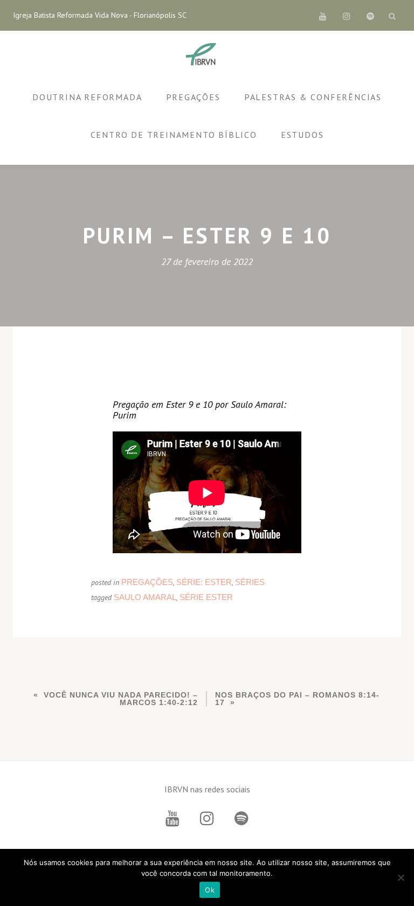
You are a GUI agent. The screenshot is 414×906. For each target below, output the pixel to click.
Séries (250, 582)
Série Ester (206, 597)
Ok (210, 890)
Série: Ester (204, 582)
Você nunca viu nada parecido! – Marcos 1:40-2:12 (121, 698)
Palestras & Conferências (313, 97)
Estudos (302, 134)
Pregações (193, 97)
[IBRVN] (203, 55)
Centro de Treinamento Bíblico (174, 134)
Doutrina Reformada (87, 97)
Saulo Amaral (145, 597)
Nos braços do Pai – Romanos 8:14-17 (297, 698)
